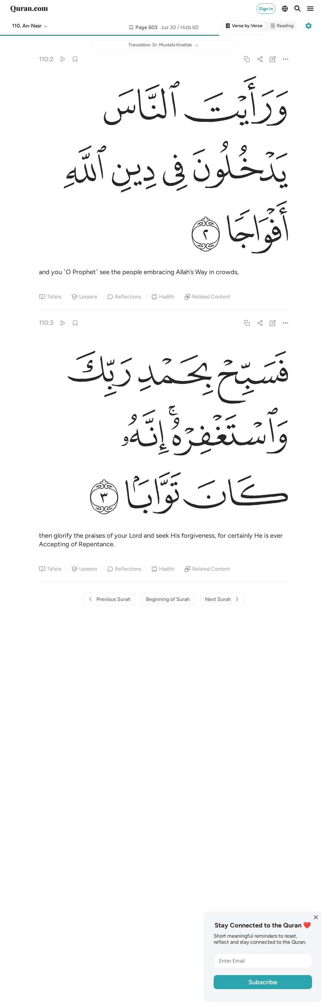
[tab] (244, 26)
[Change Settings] (308, 25)
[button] (30, 25)
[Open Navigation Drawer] (310, 8)
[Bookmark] (75, 59)
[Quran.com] (29, 8)
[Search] (297, 8)
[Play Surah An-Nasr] (62, 59)
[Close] (316, 917)
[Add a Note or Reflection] (272, 59)
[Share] (259, 59)
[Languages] (284, 8)
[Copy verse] (247, 59)
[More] (285, 59)
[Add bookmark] (131, 27)
